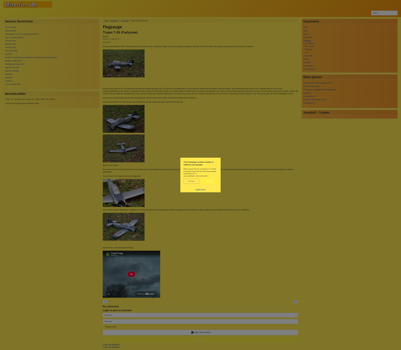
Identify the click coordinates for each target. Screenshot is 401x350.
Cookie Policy (200, 190)
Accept (209, 181)
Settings (191, 181)
